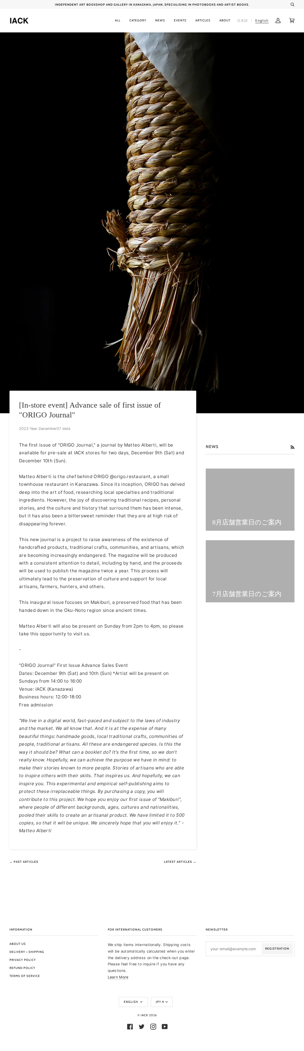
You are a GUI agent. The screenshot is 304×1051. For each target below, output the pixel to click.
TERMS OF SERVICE (25, 976)
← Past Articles (24, 862)
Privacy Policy (23, 960)
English (131, 1002)
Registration (277, 949)
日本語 (242, 20)
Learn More (118, 977)
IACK (144, 1015)
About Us (18, 944)
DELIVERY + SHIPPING (27, 952)
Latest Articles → (180, 862)
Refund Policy (22, 968)
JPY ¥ (160, 1002)
